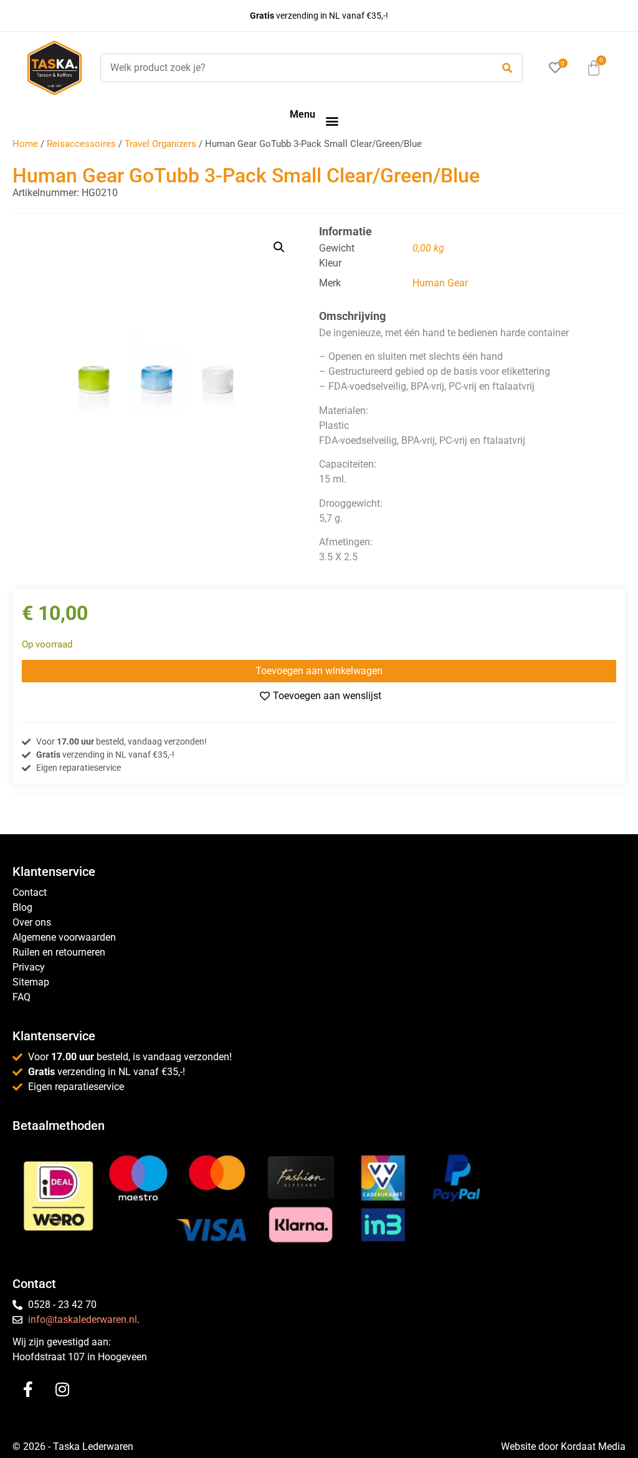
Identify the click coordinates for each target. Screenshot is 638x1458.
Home (25, 143)
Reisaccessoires (81, 143)
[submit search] (507, 68)
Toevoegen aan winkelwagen (319, 671)
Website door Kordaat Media (563, 1446)
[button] (331, 120)
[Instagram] (62, 1388)
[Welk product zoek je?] (293, 68)
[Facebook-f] (28, 1388)
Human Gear (440, 283)
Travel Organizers (160, 143)
